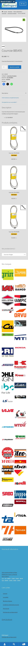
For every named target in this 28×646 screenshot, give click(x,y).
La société (5, 597)
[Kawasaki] (20, 365)
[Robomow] (8, 479)
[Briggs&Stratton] (8, 300)
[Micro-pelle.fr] (20, 414)
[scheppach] (20, 494)
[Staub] (8, 517)
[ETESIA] (8, 334)
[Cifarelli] (8, 310)
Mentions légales (7, 601)
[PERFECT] (8, 470)
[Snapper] (8, 505)
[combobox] (14, 254)
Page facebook (7, 619)
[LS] (8, 401)
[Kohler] (8, 376)
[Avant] (8, 287)
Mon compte (4, 644)
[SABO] (8, 493)
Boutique (10, 11)
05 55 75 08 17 (5, 576)
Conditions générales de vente (11, 605)
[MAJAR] (8, 410)
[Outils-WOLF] (20, 461)
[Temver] (20, 530)
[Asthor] (20, 273)
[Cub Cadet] (8, 326)
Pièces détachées (17, 11)
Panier (22, 643)
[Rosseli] (20, 483)
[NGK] (8, 453)
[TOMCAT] (8, 539)
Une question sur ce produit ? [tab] (9, 102)
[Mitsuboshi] (8, 427)
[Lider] (20, 385)
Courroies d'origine (12, 13)
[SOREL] (20, 502)
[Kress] (20, 375)
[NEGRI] (20, 436)
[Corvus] (20, 313)
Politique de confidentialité (10, 612)
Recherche (14, 644)
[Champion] (20, 300)
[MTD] (20, 424)
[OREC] (8, 461)
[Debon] (20, 323)
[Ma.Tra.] (20, 397)
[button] (24, 20)
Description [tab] (5, 93)
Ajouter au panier (14, 67)
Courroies (4, 13)
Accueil (5, 11)
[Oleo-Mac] (20, 452)
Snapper (8, 79)
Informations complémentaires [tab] (10, 97)
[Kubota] (8, 388)
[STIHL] (8, 530)
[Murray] (8, 440)
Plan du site (6, 608)
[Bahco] (20, 287)
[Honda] (20, 347)
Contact (5, 593)
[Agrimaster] (8, 274)
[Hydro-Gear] (8, 365)
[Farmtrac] (20, 339)
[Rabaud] (20, 470)
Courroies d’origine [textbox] (13, 254)
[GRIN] (8, 352)
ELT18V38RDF (10, 77)
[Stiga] (20, 514)
